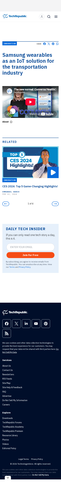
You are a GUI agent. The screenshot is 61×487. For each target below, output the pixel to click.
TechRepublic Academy (13, 426)
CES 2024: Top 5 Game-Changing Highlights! (30, 186)
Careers (6, 404)
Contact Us (7, 370)
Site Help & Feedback (12, 387)
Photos (5, 439)
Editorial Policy (9, 448)
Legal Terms (23, 459)
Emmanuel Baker (10, 192)
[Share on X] (49, 44)
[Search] (49, 16)
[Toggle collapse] (8, 478)
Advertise (6, 396)
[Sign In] (41, 16)
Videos (5, 444)
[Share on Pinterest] (53, 44)
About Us (6, 366)
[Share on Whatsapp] (57, 44)
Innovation (10, 43)
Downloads (7, 418)
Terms (12, 267)
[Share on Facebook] (44, 44)
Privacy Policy (24, 267)
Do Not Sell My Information (14, 400)
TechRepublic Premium (12, 431)
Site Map (6, 383)
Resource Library (10, 435)
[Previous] (5, 204)
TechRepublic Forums (12, 422)
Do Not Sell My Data (40, 475)
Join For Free (30, 255)
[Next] (55, 204)
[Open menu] (56, 16)
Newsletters (8, 374)
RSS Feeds (7, 378)
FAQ (4, 391)
